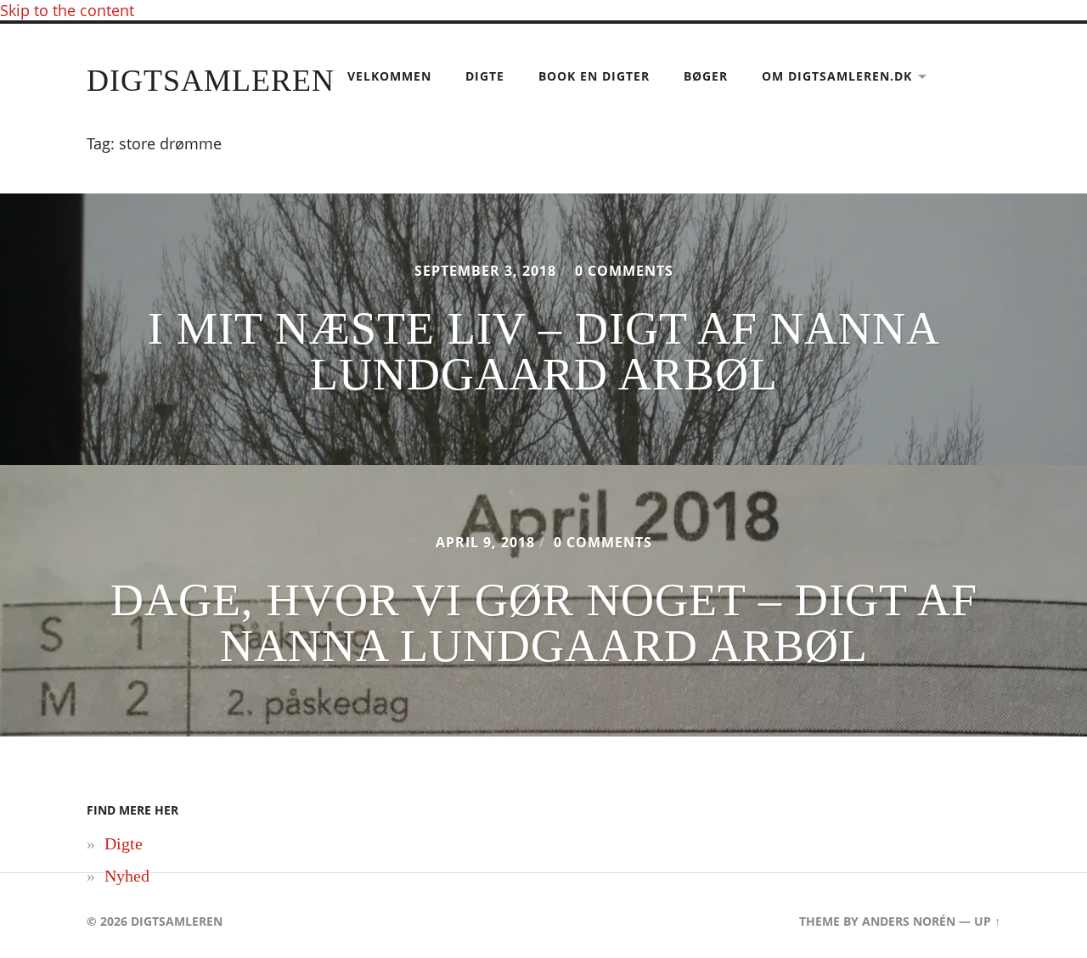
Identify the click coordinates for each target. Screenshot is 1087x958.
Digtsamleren (211, 81)
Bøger (706, 76)
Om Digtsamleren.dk (837, 76)
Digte (484, 76)
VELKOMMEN (389, 76)
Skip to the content (67, 10)
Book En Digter (594, 76)
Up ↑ (987, 921)
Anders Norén (908, 921)
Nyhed (126, 875)
